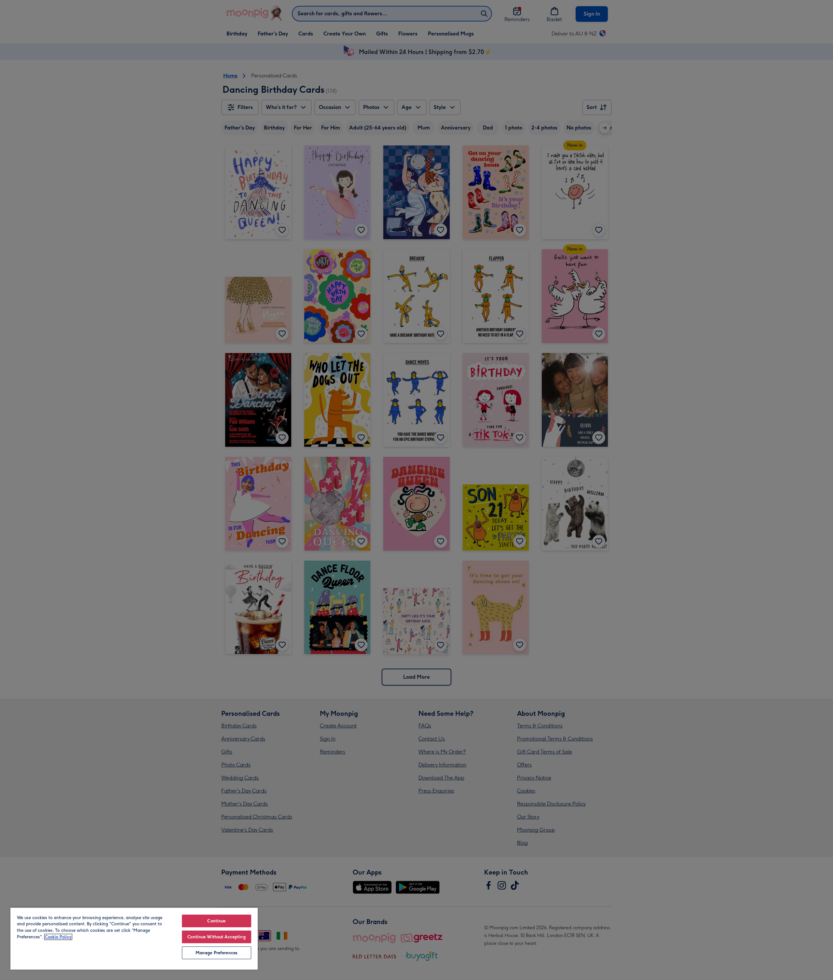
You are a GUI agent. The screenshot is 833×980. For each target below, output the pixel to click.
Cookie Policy (58, 936)
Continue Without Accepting (216, 936)
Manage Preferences (217, 952)
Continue (216, 921)
